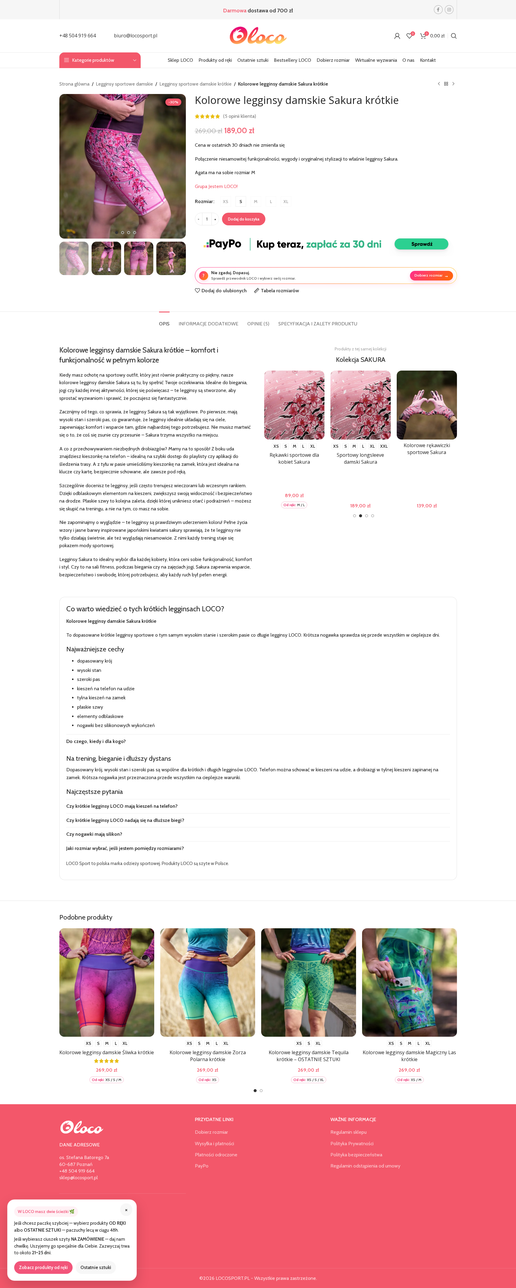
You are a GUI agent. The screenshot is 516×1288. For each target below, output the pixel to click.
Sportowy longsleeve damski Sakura (353, 458)
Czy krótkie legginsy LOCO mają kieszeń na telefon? (122, 806)
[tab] (164, 321)
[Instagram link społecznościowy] (449, 9)
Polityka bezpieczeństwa (356, 1155)
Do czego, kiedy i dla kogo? (96, 741)
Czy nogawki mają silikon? (94, 834)
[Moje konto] (397, 36)
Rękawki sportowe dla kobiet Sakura (286, 458)
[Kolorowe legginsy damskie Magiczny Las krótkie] (409, 982)
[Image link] (82, 1127)
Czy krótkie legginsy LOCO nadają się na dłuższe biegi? (125, 820)
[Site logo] (258, 35)
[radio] (225, 201)
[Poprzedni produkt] (439, 84)
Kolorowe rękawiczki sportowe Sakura (419, 448)
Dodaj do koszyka (243, 219)
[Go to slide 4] (134, 232)
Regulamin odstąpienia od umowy (365, 1166)
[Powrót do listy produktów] (446, 84)
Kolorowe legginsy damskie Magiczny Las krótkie (409, 1055)
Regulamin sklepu (348, 1132)
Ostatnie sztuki (95, 1267)
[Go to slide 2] (122, 232)
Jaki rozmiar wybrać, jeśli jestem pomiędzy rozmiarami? (125, 848)
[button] (66, 258)
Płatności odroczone (216, 1155)
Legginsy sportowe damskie (124, 84)
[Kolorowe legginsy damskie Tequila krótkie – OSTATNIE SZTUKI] (308, 982)
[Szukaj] (454, 36)
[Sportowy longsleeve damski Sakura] (353, 405)
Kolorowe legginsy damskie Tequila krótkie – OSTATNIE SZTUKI (309, 1055)
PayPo (201, 1166)
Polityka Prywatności (352, 1143)
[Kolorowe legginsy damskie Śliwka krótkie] (106, 982)
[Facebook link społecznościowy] (438, 9)
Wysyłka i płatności (214, 1143)
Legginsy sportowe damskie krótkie (195, 84)
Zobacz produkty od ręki (43, 1267)
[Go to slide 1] (116, 232)
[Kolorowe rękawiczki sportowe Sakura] (419, 405)
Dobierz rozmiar (431, 275)
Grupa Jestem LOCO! (216, 186)
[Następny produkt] (453, 84)
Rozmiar (204, 201)
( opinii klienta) (239, 116)
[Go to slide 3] (128, 232)
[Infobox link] (77, 36)
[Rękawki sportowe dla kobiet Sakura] (286, 405)
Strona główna (74, 84)
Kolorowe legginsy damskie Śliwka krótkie (106, 1052)
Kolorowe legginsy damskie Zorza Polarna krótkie (208, 1055)
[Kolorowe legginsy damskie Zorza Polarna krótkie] (207, 982)
